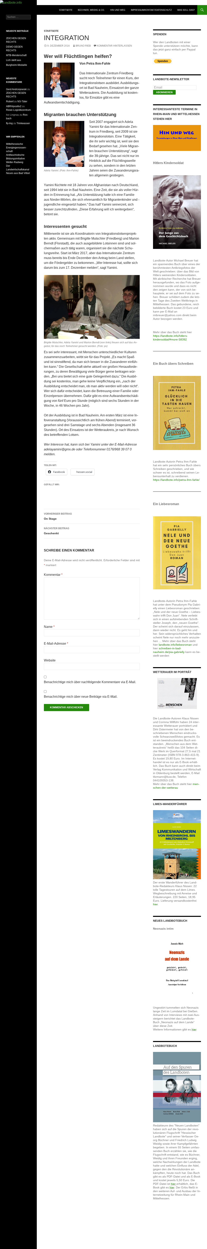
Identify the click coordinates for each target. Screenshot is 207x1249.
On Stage (58, 516)
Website (50, 660)
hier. (155, 904)
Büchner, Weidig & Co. (91, 10)
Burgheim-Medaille (16, 65)
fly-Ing (9, 123)
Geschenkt (56, 531)
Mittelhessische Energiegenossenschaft (16, 148)
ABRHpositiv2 (13, 106)
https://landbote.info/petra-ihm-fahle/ (176, 479)
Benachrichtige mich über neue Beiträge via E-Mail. (80, 696)
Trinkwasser (23, 123)
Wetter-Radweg (14, 162)
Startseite (65, 10)
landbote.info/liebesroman (175, 644)
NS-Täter (22, 101)
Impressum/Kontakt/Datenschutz (151, 10)
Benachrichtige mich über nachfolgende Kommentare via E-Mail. (90, 682)
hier (194, 1029)
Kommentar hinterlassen (114, 45)
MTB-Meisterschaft (16, 55)
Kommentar (53, 574)
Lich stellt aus (13, 60)
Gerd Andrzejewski (16, 89)
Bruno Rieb (83, 45)
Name (49, 626)
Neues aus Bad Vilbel (18, 173)
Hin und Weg (117, 10)
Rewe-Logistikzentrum (18, 110)
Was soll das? (186, 10)
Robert (10, 101)
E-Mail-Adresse (56, 643)
